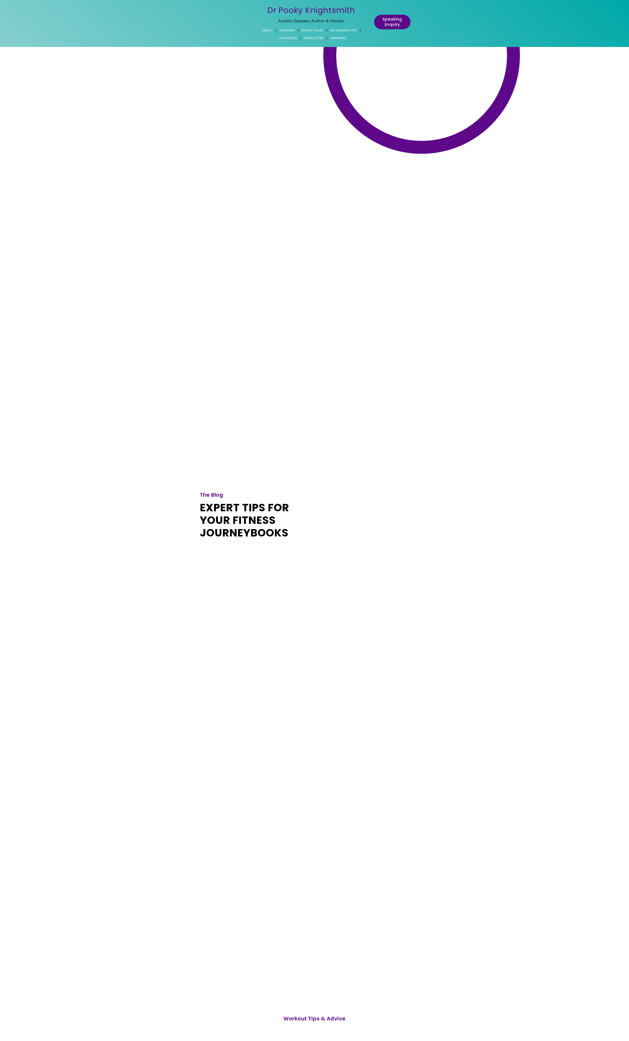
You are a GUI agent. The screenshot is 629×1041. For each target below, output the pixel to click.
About (267, 30)
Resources (288, 38)
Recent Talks (312, 30)
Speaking (287, 30)
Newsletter (313, 38)
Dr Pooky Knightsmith (311, 10)
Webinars (338, 38)
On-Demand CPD (343, 30)
